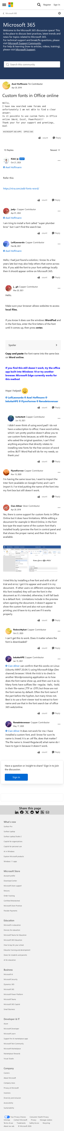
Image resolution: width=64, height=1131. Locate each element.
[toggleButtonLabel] (59, 13)
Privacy (33, 1120)
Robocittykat (20, 629)
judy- (13, 209)
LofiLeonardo (18, 242)
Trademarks (21, 1123)
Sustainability (9, 1108)
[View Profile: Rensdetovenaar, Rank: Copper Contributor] (8, 724)
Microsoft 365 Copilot (12, 1004)
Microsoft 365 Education (13, 940)
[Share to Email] (47, 812)
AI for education (10, 960)
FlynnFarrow (28, 401)
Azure (6, 1023)
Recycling (46, 1123)
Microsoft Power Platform (13, 994)
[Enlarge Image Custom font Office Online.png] (32, 559)
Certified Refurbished (12, 900)
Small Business (9, 1009)
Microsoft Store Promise (13, 905)
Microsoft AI (8, 974)
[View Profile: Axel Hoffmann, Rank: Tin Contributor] (6, 85)
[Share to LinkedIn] (16, 812)
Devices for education (12, 930)
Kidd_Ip (15, 158)
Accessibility (8, 1103)
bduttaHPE (18, 657)
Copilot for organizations (13, 841)
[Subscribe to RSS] (42, 812)
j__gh (15, 286)
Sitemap (7, 1120)
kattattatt (20, 416)
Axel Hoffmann (19, 83)
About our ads (9, 1126)
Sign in (16, 777)
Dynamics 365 (9, 984)
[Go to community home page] (10, 4)
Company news (9, 1083)
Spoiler (12, 345)
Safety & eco (34, 1123)
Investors (7, 1093)
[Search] (39, 5)
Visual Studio (9, 1058)
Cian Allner (16, 505)
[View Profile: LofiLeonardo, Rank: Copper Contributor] (6, 244)
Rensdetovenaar (48, 401)
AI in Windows (9, 851)
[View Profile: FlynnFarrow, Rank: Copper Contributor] (6, 472)
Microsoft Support (25, 49)
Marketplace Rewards (12, 1053)
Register (47, 4)
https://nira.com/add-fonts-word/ (21, 188)
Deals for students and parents (15, 955)
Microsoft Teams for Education (15, 935)
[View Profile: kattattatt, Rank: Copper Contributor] (11, 418)
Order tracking (9, 896)
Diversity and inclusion (12, 1098)
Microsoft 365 (11, 13)
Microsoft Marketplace (12, 1048)
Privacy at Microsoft (11, 1088)
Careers (7, 1073)
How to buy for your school (14, 945)
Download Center (10, 881)
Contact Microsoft (20, 1120)
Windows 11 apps (10, 861)
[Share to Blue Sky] (37, 812)
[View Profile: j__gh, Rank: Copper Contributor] (8, 288)
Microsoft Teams (10, 999)
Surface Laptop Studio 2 (13, 836)
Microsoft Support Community (24, 43)
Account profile (9, 876)
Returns (7, 891)
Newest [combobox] (55, 150)
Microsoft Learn (10, 1033)
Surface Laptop (9, 831)
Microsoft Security (10, 979)
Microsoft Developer (11, 1028)
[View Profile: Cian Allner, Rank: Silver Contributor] (6, 508)
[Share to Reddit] (32, 812)
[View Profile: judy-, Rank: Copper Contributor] (6, 211)
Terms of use (8, 1123)
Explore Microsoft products (14, 856)
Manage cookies (46, 1120)
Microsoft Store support (13, 886)
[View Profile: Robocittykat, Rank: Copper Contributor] (8, 631)
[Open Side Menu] (4, 4)
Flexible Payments (10, 910)
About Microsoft (10, 1078)
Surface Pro (8, 826)
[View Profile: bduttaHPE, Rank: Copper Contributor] (8, 659)
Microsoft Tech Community (14, 1043)
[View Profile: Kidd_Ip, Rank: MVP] (6, 160)
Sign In (57, 4)
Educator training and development (17, 950)
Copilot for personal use (13, 846)
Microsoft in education (12, 925)
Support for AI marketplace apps (16, 1038)
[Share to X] (27, 812)
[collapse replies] (32, 156)
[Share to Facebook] (21, 812)
